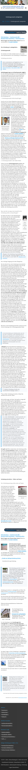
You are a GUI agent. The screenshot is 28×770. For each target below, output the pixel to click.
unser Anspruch (8, 310)
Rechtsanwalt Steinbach (22, 697)
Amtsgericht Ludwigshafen (19, 614)
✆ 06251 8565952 (13, 42)
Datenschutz (4, 712)
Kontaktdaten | (5, 714)
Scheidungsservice (15, 121)
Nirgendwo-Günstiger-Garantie (15, 355)
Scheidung (6, 73)
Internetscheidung (11, 307)
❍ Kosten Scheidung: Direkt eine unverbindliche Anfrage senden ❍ (11, 390)
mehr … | (4, 738)
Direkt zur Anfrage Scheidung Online (14, 137)
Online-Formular (7, 67)
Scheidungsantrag (5, 108)
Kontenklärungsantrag (16, 384)
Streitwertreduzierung (11, 373)
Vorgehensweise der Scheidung (8, 272)
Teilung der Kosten (12, 349)
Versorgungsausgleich (21, 318)
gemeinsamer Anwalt (21, 348)
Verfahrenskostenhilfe (8, 581)
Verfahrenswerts (12, 369)
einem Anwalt (4, 348)
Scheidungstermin (11, 222)
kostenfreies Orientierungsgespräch (17, 653)
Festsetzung (3, 369)
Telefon (4, 69)
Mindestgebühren (5, 371)
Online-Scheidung (5, 327)
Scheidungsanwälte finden (18, 327)
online (12, 107)
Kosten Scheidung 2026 (13, 414)
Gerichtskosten (13, 579)
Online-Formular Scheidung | (8, 750)
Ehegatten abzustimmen (10, 383)
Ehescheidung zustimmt (19, 240)
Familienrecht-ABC (15, 37)
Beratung (8, 86)
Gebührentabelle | (6, 732)
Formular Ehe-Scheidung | (8, 745)
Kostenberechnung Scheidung (9, 561)
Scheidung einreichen (6, 78)
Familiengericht (4, 82)
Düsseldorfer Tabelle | (7, 734)
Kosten (21, 129)
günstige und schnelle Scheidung (8, 381)
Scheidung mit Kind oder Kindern (8, 467)
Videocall (4, 716)
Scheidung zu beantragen (16, 82)
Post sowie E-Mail (15, 67)
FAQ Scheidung (4, 37)
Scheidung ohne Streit (6, 102)
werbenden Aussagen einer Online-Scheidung (15, 356)
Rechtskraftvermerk (6, 521)
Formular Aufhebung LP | (8, 747)
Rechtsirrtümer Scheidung (7, 38)
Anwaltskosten (16, 247)
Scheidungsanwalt (19, 83)
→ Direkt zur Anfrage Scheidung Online (11, 558)
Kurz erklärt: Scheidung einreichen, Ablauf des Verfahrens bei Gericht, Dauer (12, 394)
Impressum (4, 710)
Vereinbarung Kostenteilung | (8, 736)
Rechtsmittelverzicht (12, 405)
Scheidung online (20, 38)
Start (3, 21)
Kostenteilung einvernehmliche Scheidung (10, 252)
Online (7, 21)
